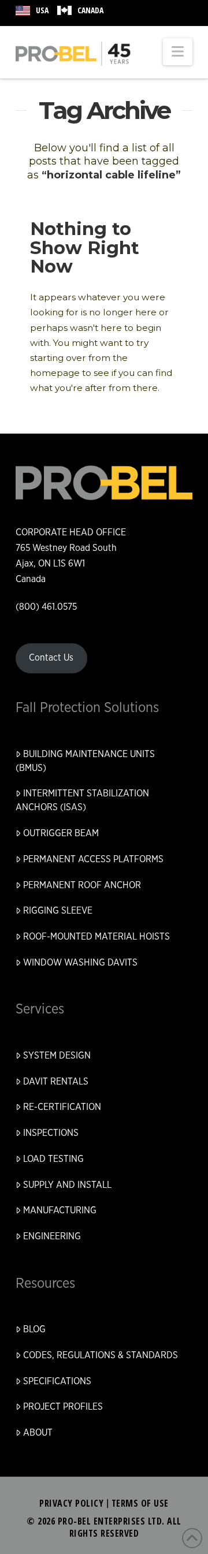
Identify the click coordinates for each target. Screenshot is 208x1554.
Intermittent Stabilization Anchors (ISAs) (82, 800)
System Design (57, 1055)
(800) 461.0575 (46, 607)
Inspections (51, 1133)
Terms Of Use (140, 1503)
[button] (177, 51)
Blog (34, 1329)
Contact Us (51, 657)
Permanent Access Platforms (93, 859)
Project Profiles (63, 1406)
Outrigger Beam (61, 833)
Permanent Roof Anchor (82, 885)
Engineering (52, 1236)
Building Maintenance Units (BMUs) (85, 761)
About (38, 1432)
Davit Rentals (55, 1081)
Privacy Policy (71, 1503)
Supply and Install (67, 1185)
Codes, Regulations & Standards (100, 1355)
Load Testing (53, 1159)
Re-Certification (62, 1107)
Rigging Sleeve (57, 910)
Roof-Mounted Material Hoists (96, 936)
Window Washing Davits (80, 962)
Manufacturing (59, 1210)
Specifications (57, 1381)
